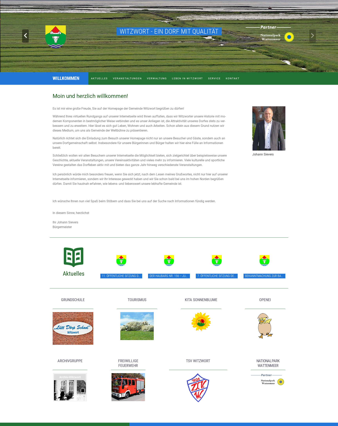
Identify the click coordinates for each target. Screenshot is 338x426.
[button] (25, 36)
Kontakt (233, 78)
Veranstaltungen (127, 78)
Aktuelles (99, 78)
